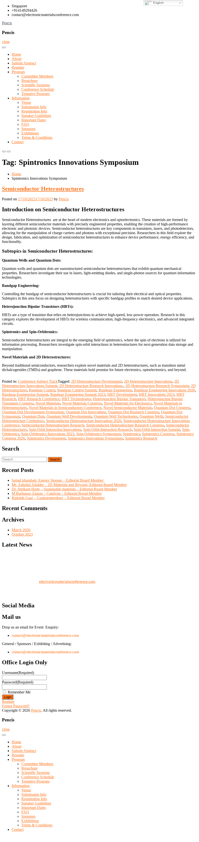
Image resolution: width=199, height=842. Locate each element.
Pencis (7, 23)
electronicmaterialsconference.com (67, 580)
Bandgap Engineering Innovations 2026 (164, 390)
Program (18, 72)
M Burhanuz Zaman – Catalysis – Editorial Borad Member (57, 493)
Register (18, 67)
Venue (26, 102)
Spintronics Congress (158, 434)
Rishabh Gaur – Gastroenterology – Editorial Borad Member (58, 498)
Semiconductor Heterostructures (43, 189)
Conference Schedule (37, 89)
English (158, 3)
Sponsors (28, 129)
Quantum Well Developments (69, 416)
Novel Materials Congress (82, 403)
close (6, 42)
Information (21, 98)
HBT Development (122, 394)
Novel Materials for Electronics (128, 403)
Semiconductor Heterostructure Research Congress (125, 425)
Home (16, 54)
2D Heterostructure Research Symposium (157, 386)
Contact (18, 142)
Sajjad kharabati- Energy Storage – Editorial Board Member (58, 480)
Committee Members (37, 76)
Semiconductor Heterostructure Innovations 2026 (83, 421)
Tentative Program (35, 94)
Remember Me (19, 692)
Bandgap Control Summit (77, 390)
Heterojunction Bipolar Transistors (119, 399)
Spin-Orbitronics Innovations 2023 (47, 434)
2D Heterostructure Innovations (148, 381)
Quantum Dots (33, 416)
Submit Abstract (24, 63)
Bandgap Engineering (115, 390)
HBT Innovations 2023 (156, 394)
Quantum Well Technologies (116, 416)
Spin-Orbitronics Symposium (98, 434)
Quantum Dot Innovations (86, 412)
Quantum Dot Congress (172, 408)
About (16, 59)
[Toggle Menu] (4, 47)
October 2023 (22, 534)
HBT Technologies (76, 399)
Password (17, 682)
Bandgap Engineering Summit (25, 394)
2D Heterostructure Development (96, 381)
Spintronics (131, 434)
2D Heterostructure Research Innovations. (91, 386)
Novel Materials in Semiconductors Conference (65, 408)
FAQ (25, 124)
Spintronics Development (46, 438)
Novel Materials (48, 403)
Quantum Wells (151, 416)
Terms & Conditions (36, 137)
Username (18, 673)
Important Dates (33, 120)
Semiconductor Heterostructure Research (53, 425)
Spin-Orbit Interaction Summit (157, 429)
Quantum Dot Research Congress (133, 412)
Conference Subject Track (38, 381)
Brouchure (29, 81)
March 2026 (21, 530)
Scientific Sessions (35, 85)
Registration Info (34, 111)
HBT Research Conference (39, 399)
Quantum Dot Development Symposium (33, 412)
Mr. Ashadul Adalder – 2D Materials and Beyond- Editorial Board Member (69, 485)
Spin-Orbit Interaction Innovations (55, 429)
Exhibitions (30, 133)
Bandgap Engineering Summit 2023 (77, 394)
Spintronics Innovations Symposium (95, 438)
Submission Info (33, 107)
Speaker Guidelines (36, 116)
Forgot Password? (16, 706)
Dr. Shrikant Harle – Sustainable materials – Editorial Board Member (64, 489)
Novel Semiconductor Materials (127, 408)
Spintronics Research (141, 438)
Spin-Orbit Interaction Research (107, 429)
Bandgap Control (42, 390)
